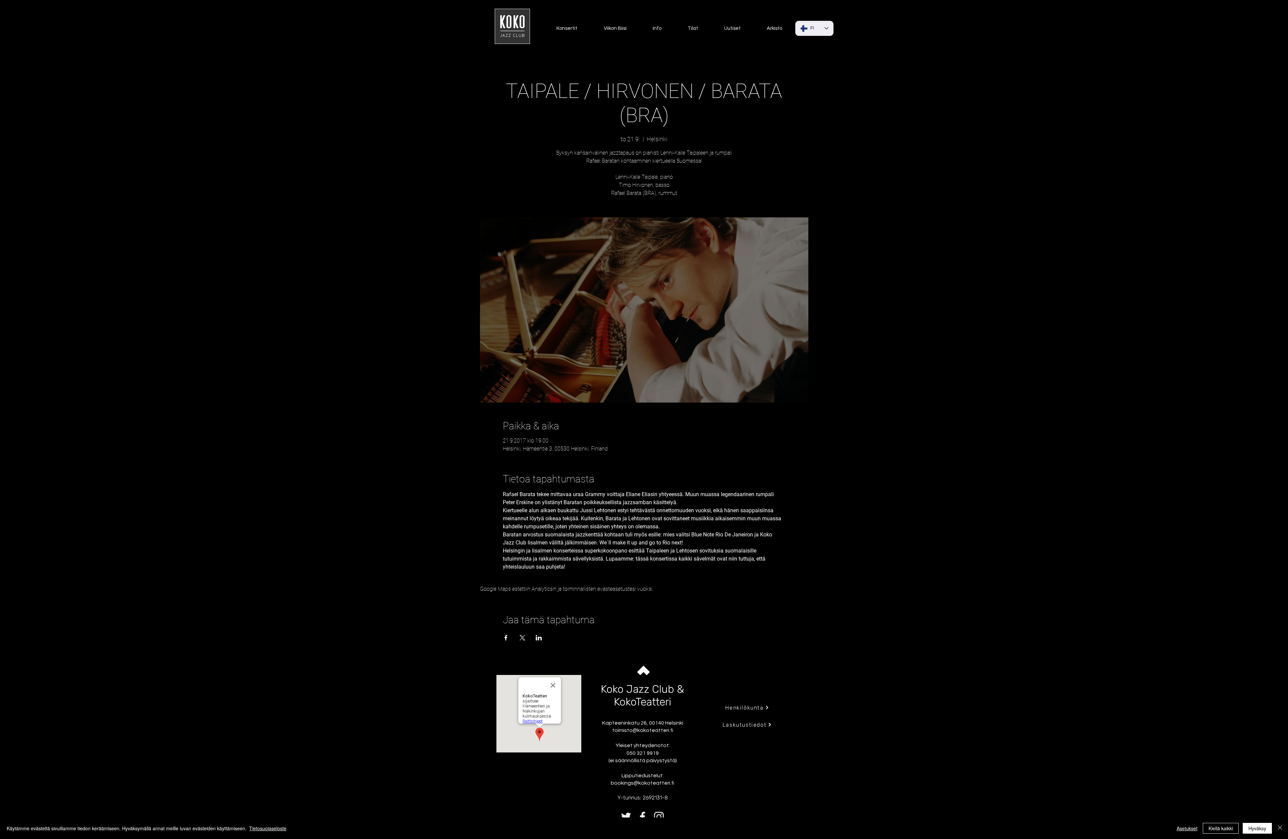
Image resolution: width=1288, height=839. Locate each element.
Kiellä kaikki (1221, 828)
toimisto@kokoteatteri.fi (642, 730)
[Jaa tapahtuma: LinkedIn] (539, 637)
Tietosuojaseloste (267, 828)
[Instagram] (658, 816)
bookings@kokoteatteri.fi (642, 783)
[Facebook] (642, 816)
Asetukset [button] (1187, 828)
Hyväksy (1257, 828)
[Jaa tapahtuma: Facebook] (506, 637)
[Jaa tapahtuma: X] (522, 637)
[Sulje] (1280, 828)
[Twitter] (626, 816)
